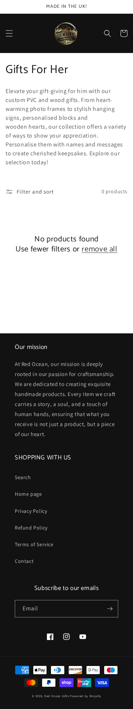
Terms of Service (34, 544)
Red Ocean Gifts (56, 696)
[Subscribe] (110, 608)
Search (23, 477)
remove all (99, 249)
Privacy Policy (31, 511)
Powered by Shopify (85, 696)
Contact (24, 561)
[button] (9, 33)
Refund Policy (31, 527)
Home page (28, 494)
